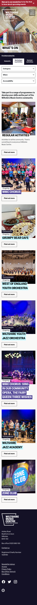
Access (4, 567)
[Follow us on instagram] (15, 582)
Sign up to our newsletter (11, 2)
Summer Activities (29, 61)
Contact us (6, 548)
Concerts (7, 61)
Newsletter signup (8, 564)
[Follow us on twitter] (9, 582)
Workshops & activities (18, 61)
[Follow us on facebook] (3, 582)
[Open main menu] (32, 11)
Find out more (9, 152)
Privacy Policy (6, 569)
